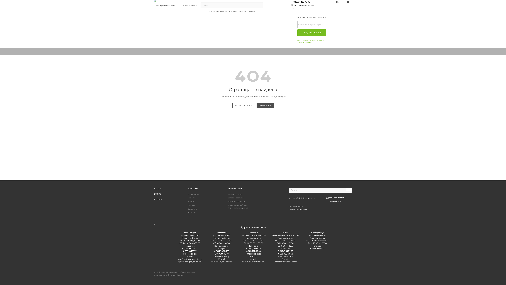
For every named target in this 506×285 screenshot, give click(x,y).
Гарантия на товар (236, 201)
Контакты (192, 213)
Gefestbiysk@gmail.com (285, 261)
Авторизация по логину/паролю (311, 40)
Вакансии (192, 209)
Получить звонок (312, 32)
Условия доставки (236, 198)
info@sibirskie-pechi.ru (304, 198)
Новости (191, 198)
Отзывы (191, 205)
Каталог (158, 189)
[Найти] (260, 5)
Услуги (157, 194)
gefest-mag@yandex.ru (189, 261)
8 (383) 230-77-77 (301, 2)
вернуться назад (243, 105)
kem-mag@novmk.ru (221, 261)
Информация (235, 189)
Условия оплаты (235, 194)
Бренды (158, 199)
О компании (193, 194)
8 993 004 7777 (337, 201)
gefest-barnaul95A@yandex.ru (253, 260)
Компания (193, 189)
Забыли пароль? (304, 42)
